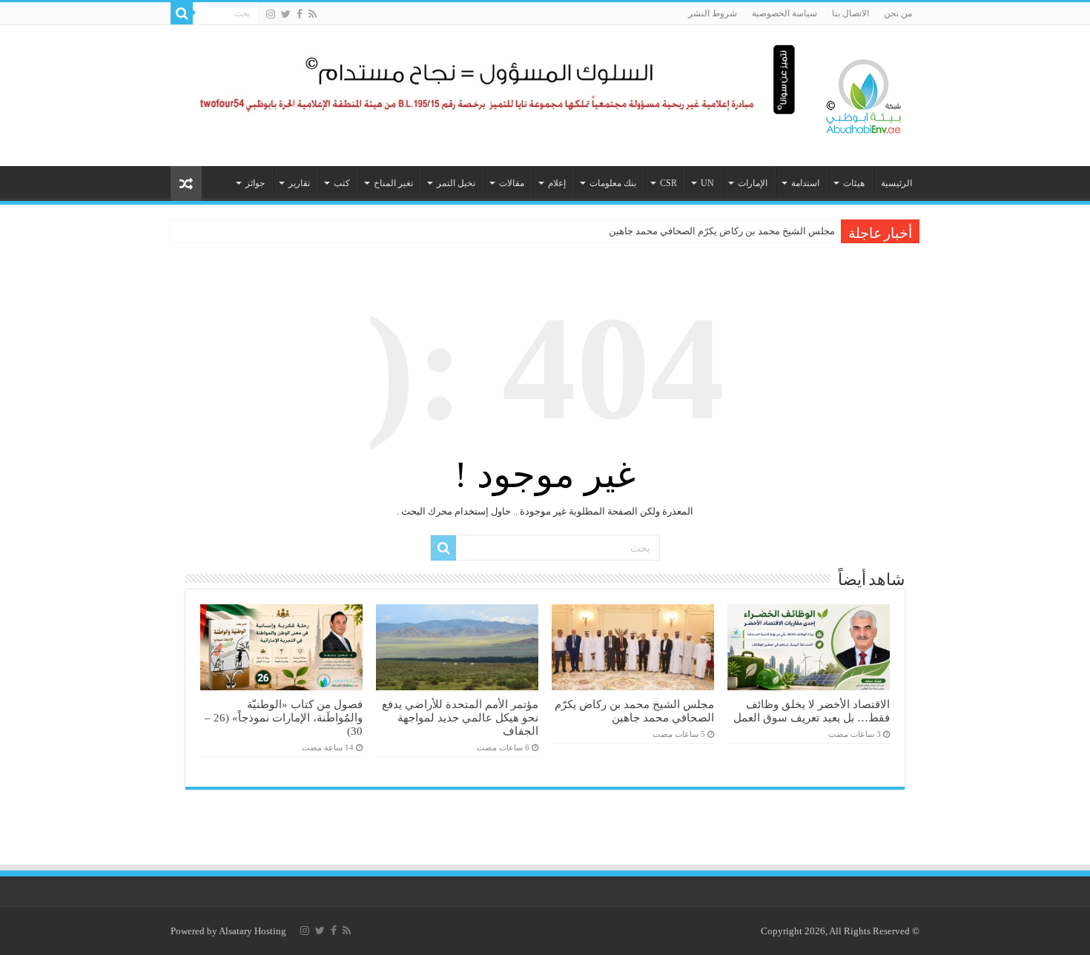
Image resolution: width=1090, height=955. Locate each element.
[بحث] (182, 13)
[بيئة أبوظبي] (863, 92)
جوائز (255, 183)
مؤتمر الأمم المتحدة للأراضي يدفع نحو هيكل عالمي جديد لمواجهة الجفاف (460, 717)
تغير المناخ (393, 183)
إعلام (557, 183)
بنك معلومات (612, 183)
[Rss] (312, 14)
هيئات (854, 183)
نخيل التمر (456, 183)
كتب (342, 183)
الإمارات (752, 183)
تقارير (299, 183)
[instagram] (271, 14)
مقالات (511, 183)
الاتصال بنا (850, 13)
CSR (668, 183)
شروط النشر (712, 13)
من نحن (898, 13)
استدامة (805, 183)
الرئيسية (896, 183)
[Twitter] (286, 14)
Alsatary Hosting (252, 930)
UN (707, 183)
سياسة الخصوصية (784, 13)
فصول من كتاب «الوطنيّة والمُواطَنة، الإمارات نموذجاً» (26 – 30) (284, 717)
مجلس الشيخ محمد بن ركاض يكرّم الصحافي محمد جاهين (722, 231)
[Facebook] (299, 14)
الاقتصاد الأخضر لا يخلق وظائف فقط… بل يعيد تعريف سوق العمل (811, 711)
